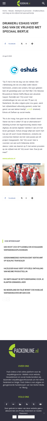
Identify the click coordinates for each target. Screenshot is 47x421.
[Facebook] (6, 404)
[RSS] (26, 404)
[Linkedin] (20, 404)
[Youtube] (40, 404)
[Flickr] (13, 404)
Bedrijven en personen (23, 11)
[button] (4, 3)
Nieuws (11, 11)
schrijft (29, 109)
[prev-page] (4, 299)
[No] (44, 413)
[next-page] (8, 299)
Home (5, 11)
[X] (33, 404)
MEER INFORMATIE (26, 417)
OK (14, 417)
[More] (32, 43)
